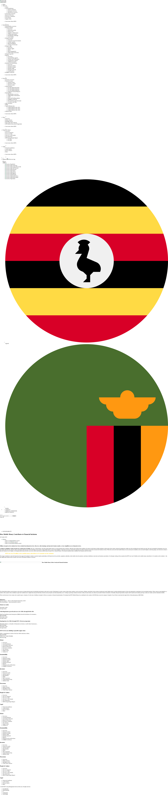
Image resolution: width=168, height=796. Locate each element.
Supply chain (8, 19)
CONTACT (7, 509)
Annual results (11, 82)
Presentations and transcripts (14, 100)
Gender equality (11, 42)
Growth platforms (9, 8)
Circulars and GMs (12, 102)
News (4, 117)
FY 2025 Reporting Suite (13, 87)
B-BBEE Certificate (9, 72)
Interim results (11, 85)
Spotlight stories (9, 121)
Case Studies (11, 36)
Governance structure (10, 13)
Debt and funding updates (14, 98)
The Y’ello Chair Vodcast (11, 122)
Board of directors (9, 15)
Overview (10, 29)
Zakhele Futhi (8, 111)
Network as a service (13, 12)
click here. (141, 595)
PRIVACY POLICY (9, 512)
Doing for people (9, 38)
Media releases (8, 120)
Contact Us (5, 651)
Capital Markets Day (7, 679)
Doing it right (8, 46)
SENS (6, 104)
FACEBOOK (5, 789)
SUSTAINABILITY (7, 531)
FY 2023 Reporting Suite (13, 90)
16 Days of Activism (12, 44)
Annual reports (8, 86)
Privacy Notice (8, 150)
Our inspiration (8, 136)
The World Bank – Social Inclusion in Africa (10, 602)
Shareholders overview (13, 94)
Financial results (9, 81)
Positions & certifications (11, 63)
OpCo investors (6, 678)
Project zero (10, 31)
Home (4, 4)
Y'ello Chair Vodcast (7, 690)
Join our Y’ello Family (10, 135)
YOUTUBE (5, 794)
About (6, 7)
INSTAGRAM (6, 790)
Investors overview (9, 79)
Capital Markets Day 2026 (14, 110)
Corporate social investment (14, 40)
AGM (9, 96)
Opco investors (8, 103)
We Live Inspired (9, 132)
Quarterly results (12, 83)
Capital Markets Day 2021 (14, 107)
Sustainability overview (10, 26)
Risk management (12, 51)
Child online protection (13, 52)
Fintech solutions (12, 9)
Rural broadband (12, 43)
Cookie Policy (8, 149)
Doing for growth (9, 54)
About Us (5, 5)
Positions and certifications (9, 665)
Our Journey (8, 17)
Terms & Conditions (10, 148)
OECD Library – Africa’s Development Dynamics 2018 (13, 600)
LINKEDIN (5, 793)
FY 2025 (10, 140)
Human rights (11, 48)
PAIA (6, 151)
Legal (4, 146)
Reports (7, 55)
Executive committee (10, 16)
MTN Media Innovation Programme (13, 124)
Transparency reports (13, 60)
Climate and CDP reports (13, 59)
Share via (9, 540)
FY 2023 (10, 139)
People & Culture (7, 130)
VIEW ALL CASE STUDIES (6, 636)
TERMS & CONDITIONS (11, 511)
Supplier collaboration (13, 32)
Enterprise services (12, 11)
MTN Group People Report (11, 138)
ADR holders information (14, 95)
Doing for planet (9, 27)
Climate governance (12, 34)
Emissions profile (12, 30)
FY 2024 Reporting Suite (13, 89)
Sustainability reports (13, 58)
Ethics (9, 50)
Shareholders (8, 93)
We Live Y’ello (8, 134)
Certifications (11, 71)
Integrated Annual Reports (14, 91)
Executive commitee (7, 648)
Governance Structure (8, 645)
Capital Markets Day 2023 (14, 108)
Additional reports (12, 61)
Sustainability (6, 25)
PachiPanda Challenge (13, 35)
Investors (5, 78)
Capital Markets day (10, 106)
